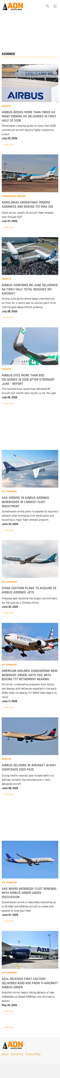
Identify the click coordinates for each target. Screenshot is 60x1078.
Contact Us (17, 1054)
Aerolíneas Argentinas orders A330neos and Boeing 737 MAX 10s (27, 204)
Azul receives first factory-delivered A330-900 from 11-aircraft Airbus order (30, 983)
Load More (8, 1027)
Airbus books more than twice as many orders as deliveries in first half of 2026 (29, 116)
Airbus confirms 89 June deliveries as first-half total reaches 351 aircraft (30, 289)
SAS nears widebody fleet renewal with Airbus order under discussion (29, 893)
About (5, 1054)
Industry (6, 106)
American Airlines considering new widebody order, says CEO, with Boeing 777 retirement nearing (29, 675)
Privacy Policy (33, 1054)
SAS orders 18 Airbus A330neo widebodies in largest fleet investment (25, 502)
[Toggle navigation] (55, 6)
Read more (9, 144)
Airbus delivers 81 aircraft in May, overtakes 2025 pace (29, 767)
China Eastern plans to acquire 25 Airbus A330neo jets (29, 590)
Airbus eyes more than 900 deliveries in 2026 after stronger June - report (28, 379)
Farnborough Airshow (14, 196)
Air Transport (9, 491)
